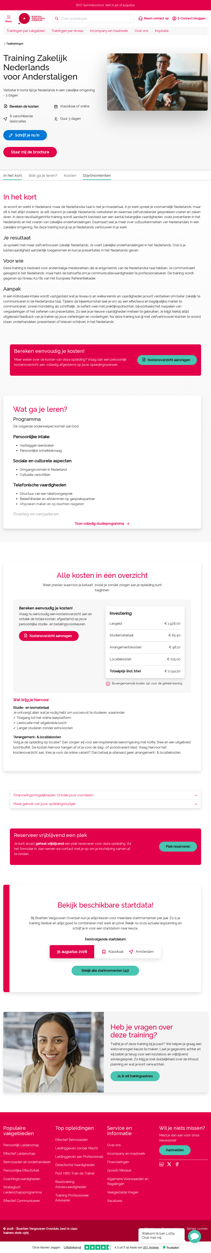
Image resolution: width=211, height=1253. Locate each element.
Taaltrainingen (14, 43)
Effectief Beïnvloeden (71, 1140)
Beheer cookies (197, 1228)
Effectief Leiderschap (19, 1154)
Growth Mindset (119, 1170)
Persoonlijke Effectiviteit (21, 1170)
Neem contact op (156, 18)
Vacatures (114, 1201)
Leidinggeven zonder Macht (76, 1148)
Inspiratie (162, 31)
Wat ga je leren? (42, 175)
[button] (194, 1236)
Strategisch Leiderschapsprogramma (22, 1189)
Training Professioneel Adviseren (72, 1198)
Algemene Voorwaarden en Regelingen (127, 1181)
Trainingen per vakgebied (26, 31)
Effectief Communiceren (21, 1201)
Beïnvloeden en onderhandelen (27, 1162)
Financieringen (118, 1162)
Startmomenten (97, 175)
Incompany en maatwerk (109, 31)
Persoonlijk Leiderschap (21, 1145)
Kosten (70, 175)
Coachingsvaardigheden (21, 1179)
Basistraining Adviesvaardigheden (70, 1184)
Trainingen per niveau (67, 31)
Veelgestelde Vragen (122, 1192)
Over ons (141, 31)
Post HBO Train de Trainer (75, 1173)
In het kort (12, 175)
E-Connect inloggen (192, 18)
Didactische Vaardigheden (75, 1165)
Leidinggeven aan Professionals (79, 1157)
